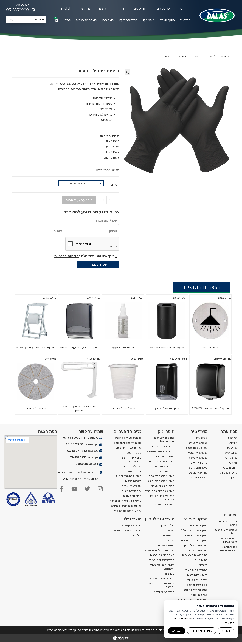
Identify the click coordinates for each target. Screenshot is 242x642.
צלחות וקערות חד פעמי (128, 447)
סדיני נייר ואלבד (198, 462)
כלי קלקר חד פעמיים (130, 466)
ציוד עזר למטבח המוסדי (127, 511)
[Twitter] (87, 489)
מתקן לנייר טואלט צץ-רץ (167, 408)
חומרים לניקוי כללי (164, 504)
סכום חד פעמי (133, 452)
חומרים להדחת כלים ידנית (159, 491)
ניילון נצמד (135, 535)
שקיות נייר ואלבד (131, 486)
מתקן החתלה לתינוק (195, 590)
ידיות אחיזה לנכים (197, 575)
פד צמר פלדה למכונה (35, 408)
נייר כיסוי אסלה (198, 477)
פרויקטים (139, 8)
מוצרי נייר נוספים (197, 472)
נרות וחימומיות (133, 481)
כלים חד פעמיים (128, 431)
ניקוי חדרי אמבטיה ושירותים (158, 451)
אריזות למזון (134, 471)
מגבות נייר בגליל (198, 442)
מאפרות (202, 565)
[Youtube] (74, 489)
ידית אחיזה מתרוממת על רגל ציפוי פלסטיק (79, 408)
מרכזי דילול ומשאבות (162, 486)
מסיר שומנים (167, 471)
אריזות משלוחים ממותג (228, 523)
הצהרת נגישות (229, 467)
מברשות (169, 573)
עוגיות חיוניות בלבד (201, 630)
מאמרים (231, 515)
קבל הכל (176, 630)
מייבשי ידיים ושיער (197, 580)
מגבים (170, 540)
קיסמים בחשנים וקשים (128, 476)
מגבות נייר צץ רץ (198, 457)
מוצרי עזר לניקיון (128, 20)
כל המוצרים (230, 452)
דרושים (103, 8)
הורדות (120, 8)
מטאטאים (168, 535)
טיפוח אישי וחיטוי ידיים (161, 461)
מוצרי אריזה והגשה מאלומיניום (130, 459)
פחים (68, 20)
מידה (114, 184)
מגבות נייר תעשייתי (196, 452)
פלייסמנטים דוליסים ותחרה (126, 506)
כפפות (196, 56)
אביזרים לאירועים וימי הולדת (125, 501)
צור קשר (85, 8)
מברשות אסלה (199, 594)
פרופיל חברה (162, 8)
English (66, 8)
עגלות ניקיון (167, 525)
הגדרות (226, 630)
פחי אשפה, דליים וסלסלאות (158, 550)
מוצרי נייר (185, 20)
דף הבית (183, 8)
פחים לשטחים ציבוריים (194, 555)
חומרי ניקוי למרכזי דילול (160, 481)
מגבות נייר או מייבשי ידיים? (226, 531)
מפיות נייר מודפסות (196, 447)
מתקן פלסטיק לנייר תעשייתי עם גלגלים (35, 347)
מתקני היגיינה (167, 20)
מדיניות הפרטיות (66, 256)
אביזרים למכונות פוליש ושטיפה (161, 585)
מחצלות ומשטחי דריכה (161, 560)
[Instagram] (100, 489)
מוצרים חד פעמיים (86, 20)
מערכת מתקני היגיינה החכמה (228, 548)
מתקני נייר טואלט (197, 525)
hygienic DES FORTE (123, 347)
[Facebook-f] (61, 489)
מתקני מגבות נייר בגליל (194, 530)
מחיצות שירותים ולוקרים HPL (228, 540)
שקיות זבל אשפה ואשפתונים (125, 530)
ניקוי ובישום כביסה (163, 466)
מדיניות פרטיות (228, 472)
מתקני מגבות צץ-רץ (196, 535)
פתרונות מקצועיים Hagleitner (164, 439)
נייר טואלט (201, 438)
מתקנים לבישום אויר (196, 570)
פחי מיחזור (201, 560)
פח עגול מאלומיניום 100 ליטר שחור (167, 347)
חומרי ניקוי (148, 20)
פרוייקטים (231, 447)
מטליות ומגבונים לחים (162, 578)
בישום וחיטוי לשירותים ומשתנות (162, 567)
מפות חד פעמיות (132, 496)
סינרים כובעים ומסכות (162, 555)
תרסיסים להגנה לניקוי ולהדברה (162, 497)
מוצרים (208, 56)
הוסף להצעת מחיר (79, 200)
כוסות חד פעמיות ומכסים (127, 442)
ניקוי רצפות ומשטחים (162, 446)
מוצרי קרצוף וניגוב (164, 592)
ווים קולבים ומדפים (197, 585)
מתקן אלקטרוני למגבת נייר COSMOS (210, 408)
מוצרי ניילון (108, 20)
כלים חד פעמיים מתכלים (128, 438)
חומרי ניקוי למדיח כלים (161, 476)
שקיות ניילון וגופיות (130, 525)
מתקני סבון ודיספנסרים (194, 540)
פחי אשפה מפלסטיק (195, 545)
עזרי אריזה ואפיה (131, 491)
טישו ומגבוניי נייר (197, 467)
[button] (127, 72)
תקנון (234, 477)
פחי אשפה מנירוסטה (195, 550)
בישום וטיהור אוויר (164, 456)
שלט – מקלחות (210, 347)
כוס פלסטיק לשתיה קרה (123, 408)
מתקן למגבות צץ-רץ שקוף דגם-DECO (79, 347)
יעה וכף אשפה (166, 545)
